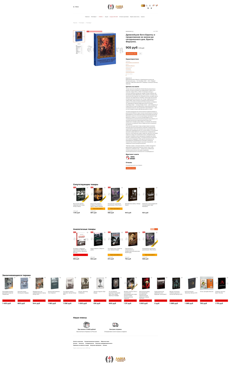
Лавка (100, 16)
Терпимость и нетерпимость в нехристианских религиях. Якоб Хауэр (132, 250)
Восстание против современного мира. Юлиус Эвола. (79, 205)
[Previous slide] (88, 49)
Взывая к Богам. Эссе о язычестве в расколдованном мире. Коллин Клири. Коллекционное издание (130, 295)
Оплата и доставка (124, 16)
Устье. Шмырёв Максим (206, 291)
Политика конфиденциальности (103, 343)
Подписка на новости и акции (81, 345)
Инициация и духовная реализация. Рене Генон (114, 204)
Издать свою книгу (134, 16)
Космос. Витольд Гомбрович (83, 292)
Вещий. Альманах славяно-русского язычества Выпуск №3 (176, 293)
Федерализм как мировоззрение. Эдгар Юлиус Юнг (39, 293)
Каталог (75, 343)
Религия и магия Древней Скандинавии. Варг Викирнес (149, 205)
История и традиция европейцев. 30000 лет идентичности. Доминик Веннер (80, 250)
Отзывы (105, 345)
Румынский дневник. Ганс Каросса (54, 292)
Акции (106, 16)
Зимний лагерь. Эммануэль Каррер (23, 292)
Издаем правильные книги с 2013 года (81, 348)
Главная (75, 22)
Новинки (87, 16)
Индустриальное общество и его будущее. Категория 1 (160, 293)
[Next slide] (121, 49)
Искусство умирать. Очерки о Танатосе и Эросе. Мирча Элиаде (96, 205)
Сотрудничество (89, 343)
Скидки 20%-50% (114, 16)
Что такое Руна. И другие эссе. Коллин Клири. (115, 249)
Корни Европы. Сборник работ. (97, 249)
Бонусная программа (95, 345)
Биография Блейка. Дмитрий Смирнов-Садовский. (7, 293)
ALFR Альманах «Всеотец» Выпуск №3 (191, 292)
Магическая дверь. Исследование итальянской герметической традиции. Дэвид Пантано (144, 295)
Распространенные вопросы (91, 341)
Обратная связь (105, 341)
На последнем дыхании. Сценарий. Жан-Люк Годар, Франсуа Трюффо (114, 293)
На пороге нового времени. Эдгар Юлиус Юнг (69, 293)
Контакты (81, 343)
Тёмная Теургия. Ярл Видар (99, 292)
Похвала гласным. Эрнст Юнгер (220, 292)
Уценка (142, 16)
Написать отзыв (131, 168)
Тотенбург (93, 16)
